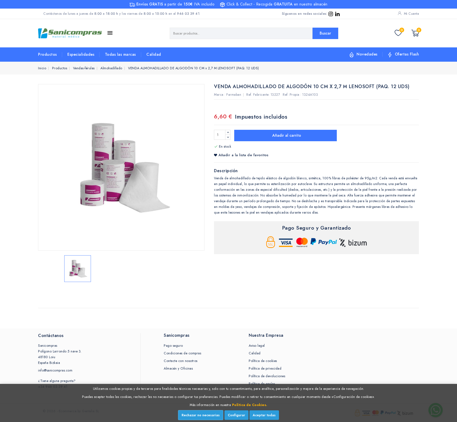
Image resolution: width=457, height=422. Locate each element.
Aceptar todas (264, 415)
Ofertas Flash (407, 54)
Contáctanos (51, 335)
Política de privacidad (265, 368)
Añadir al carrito (286, 135)
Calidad (153, 54)
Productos (47, 54)
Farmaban (233, 94)
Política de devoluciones (267, 376)
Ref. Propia (291, 94)
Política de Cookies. (249, 404)
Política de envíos (262, 383)
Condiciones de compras (182, 353)
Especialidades (80, 54)
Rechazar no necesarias (201, 415)
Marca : (219, 94)
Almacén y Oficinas (178, 368)
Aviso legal (257, 345)
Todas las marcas (120, 54)
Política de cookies (263, 360)
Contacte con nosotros (181, 360)
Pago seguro (173, 345)
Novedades (367, 54)
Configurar (236, 415)
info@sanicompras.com (55, 370)
